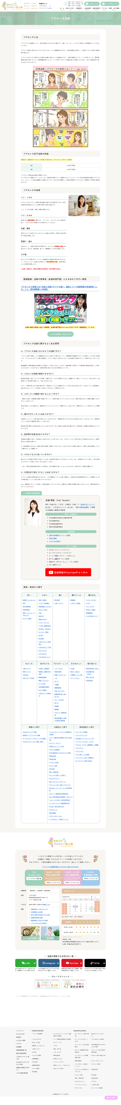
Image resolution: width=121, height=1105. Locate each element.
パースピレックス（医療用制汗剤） (59, 803)
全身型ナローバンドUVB (56, 746)
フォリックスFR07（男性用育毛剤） (60, 800)
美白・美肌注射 (54, 772)
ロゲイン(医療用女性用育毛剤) (81, 1051)
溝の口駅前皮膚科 (82, 507)
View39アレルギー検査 (30, 732)
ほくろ (57, 681)
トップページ (20, 1031)
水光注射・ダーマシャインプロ (85, 738)
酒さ (24, 603)
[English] (43, 3)
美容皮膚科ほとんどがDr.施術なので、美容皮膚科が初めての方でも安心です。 (40, 996)
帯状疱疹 (57, 600)
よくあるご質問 (20, 1040)
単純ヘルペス (27, 672)
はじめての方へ (20, 1034)
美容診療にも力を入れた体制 (39, 920)
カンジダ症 (42, 684)
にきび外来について (92, 616)
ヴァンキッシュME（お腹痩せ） (85, 758)
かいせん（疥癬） (44, 632)
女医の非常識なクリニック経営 (59, 535)
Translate (49, 8)
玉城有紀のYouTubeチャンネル (71, 572)
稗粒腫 (57, 706)
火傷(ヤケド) (36, 1049)
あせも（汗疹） (43, 610)
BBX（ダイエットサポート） (57, 782)
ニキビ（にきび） (91, 600)
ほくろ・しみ (57, 1042)
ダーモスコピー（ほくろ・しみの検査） (35, 738)
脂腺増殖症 (58, 688)
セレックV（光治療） (82, 732)
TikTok (96, 963)
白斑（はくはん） (60, 691)
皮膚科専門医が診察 (37, 917)
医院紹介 (18, 1037)
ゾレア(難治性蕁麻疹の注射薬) (62, 1039)
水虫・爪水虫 (36, 1042)
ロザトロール (53, 810)
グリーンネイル (75, 678)
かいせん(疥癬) (36, 1055)
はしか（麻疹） (27, 618)
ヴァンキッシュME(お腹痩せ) (82, 1046)
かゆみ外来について (45, 657)
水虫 (40, 613)
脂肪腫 (57, 709)
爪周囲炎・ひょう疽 (76, 675)
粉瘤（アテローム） (60, 675)
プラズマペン (80, 748)
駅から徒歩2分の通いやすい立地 (40, 915)
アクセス (18, 1043)
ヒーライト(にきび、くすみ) (81, 1040)
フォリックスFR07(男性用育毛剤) (98, 1051)
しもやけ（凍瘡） (75, 603)
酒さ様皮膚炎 (27, 606)
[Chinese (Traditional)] (41, 3)
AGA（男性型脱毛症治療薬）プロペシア (61, 797)
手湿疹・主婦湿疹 (44, 668)
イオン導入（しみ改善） (83, 754)
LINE (27, 963)
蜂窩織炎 (73, 600)
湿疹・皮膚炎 (43, 600)
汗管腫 (57, 685)
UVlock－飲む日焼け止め (56, 807)
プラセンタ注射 (54, 762)
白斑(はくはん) (58, 1059)
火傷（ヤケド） (59, 603)
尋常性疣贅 (58, 672)
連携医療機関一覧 (21, 1050)
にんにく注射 (53, 766)
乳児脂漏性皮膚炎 (44, 687)
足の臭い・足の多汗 (45, 629)
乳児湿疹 (41, 639)
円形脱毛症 (89, 680)
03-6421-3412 (93, 4)
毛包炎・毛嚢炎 (90, 610)
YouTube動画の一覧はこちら (60, 334)
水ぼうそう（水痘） (29, 678)
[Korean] (46, 3)
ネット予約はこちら (111, 4)
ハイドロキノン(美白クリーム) (81, 1065)
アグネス (93, 1081)
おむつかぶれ (43, 651)
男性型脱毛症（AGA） (92, 668)
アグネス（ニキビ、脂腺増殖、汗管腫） (87, 745)
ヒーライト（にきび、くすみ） (85, 742)
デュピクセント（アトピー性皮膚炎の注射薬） (62, 1035)
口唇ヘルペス (27, 668)
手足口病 (25, 675)
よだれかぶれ (43, 654)
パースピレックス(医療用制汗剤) (81, 1056)
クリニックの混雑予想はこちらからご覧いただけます (60, 867)
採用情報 (18, 1047)
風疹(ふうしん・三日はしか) (62, 1065)
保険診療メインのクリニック (39, 909)
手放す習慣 (53, 538)
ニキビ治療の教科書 (22, 1073)
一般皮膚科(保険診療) (37, 1031)
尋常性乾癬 (26, 610)
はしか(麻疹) (36, 1068)
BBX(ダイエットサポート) (98, 1035)
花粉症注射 (52, 756)
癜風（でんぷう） (44, 680)
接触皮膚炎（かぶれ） (45, 606)
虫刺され (41, 616)
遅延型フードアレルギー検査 (31, 735)
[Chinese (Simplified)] (39, 3)
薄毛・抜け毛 (90, 677)
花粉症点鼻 (52, 759)
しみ (56, 678)
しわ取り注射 (95, 1084)
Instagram (50, 963)
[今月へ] (91, 897)
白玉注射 (52, 769)
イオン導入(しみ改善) (97, 1039)
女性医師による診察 (37, 912)
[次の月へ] (97, 897)
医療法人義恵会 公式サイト (22, 1069)
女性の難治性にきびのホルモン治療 (59, 753)
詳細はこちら (46, 904)
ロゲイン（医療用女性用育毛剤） (59, 794)
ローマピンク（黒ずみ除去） (84, 761)
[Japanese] (44, 3)
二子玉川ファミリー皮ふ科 (63, 507)
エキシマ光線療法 (54, 750)
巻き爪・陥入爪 (75, 672)
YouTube (73, 963)
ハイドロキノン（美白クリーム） (59, 819)
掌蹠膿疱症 (89, 613)
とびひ (88, 603)
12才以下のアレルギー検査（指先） (33, 742)
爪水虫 (72, 668)
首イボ (57, 703)
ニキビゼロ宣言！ (55, 541)
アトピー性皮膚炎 (44, 603)
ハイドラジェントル (81, 735)
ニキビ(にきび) (36, 1039)
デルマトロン (80, 751)
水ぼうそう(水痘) (58, 1068)
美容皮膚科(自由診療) (80, 1031)
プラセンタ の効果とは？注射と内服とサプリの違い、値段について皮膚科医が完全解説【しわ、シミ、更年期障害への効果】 (59, 287)
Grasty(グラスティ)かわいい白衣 (22, 1063)
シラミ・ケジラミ (44, 623)
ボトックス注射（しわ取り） (57, 775)
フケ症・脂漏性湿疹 (45, 626)
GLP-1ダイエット (54, 778)
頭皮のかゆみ (43, 619)
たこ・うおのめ (59, 700)
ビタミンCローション (55, 816)
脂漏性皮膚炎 (43, 677)
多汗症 (41, 635)
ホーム (17, 996)
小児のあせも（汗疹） (45, 647)
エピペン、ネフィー (55, 743)
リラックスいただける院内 (38, 923)
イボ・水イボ (58, 668)
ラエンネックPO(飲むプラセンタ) (82, 1070)
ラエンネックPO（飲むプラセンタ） (60, 785)
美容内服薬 (52, 813)
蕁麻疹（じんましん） (29, 600)
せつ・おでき (90, 606)
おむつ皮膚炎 (43, 690)
